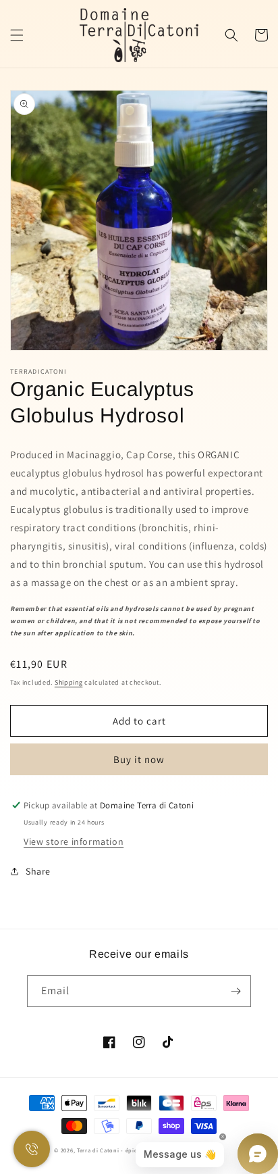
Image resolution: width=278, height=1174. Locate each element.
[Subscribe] (235, 991)
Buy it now (139, 759)
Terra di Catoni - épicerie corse (121, 1150)
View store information (73, 841)
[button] (17, 35)
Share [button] (38, 871)
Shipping (69, 682)
